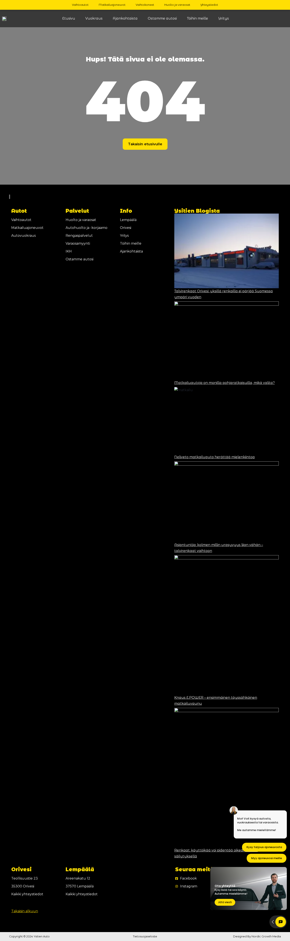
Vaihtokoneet (145, 4)
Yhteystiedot (209, 4)
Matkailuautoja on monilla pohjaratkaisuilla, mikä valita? (224, 383)
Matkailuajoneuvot (112, 4)
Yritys (223, 18)
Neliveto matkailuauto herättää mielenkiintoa (214, 457)
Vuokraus (94, 18)
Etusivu (68, 18)
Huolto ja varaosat (177, 4)
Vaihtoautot (80, 4)
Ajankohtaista (125, 18)
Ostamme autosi (162, 18)
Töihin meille (197, 18)
